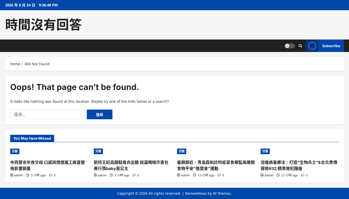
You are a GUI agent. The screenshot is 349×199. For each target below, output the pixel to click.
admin (18, 175)
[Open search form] (300, 46)
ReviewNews (196, 193)
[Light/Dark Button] (290, 45)
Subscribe (331, 46)
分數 (15, 151)
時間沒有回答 (43, 24)
